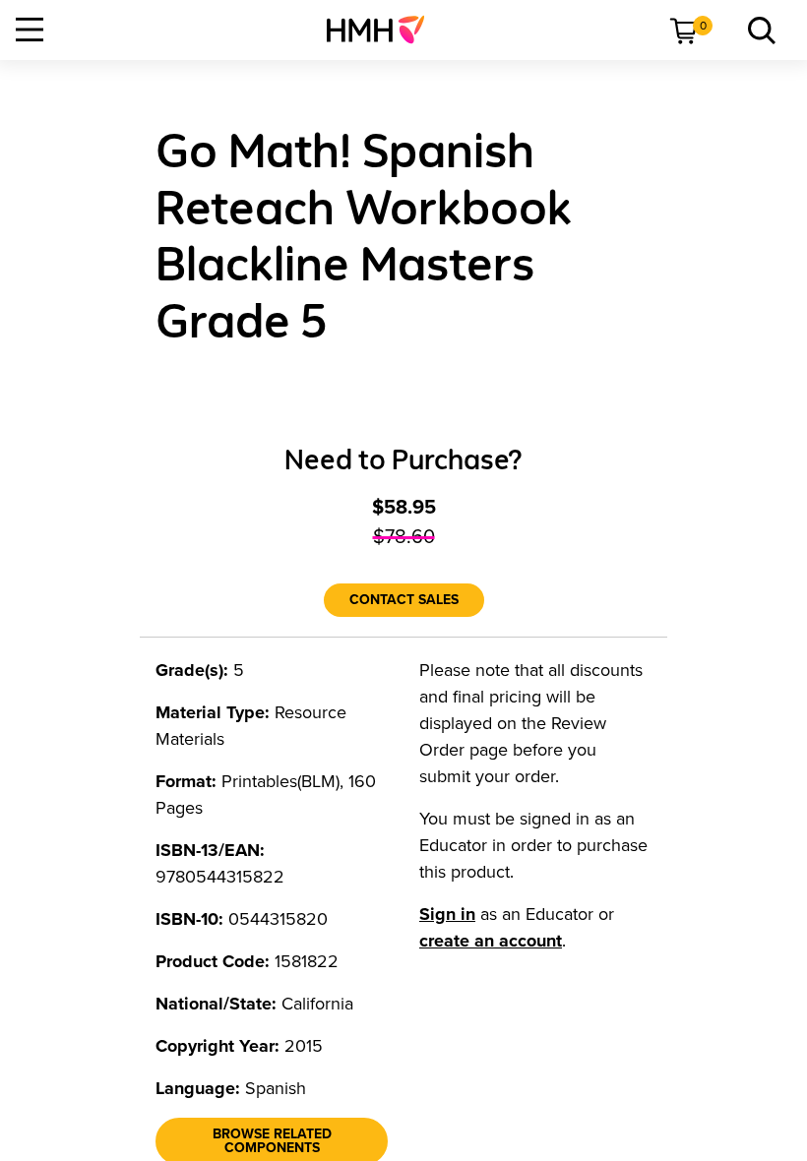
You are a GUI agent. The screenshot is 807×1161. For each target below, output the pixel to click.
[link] (383, 29)
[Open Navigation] (29, 29)
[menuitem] (383, 29)
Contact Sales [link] (404, 599)
